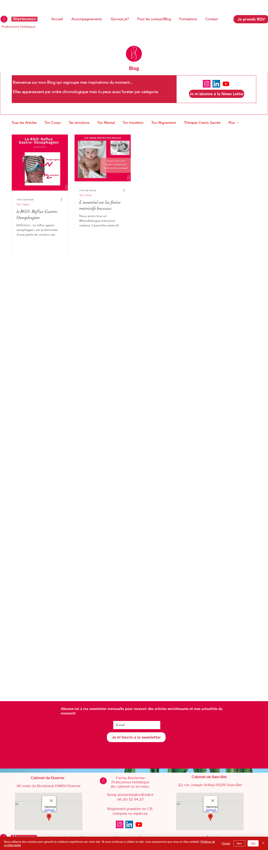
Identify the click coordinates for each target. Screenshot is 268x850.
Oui (253, 843)
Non (239, 843)
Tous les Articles (24, 122)
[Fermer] (263, 843)
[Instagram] (207, 84)
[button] (216, 94)
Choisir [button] (226, 843)
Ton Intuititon (133, 122)
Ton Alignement (163, 122)
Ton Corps (53, 122)
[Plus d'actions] (62, 199)
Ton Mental (106, 122)
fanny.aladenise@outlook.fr (130, 794)
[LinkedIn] (216, 84)
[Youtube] (226, 84)
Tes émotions (79, 122)
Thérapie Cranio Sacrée (202, 122)
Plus (231, 122)
